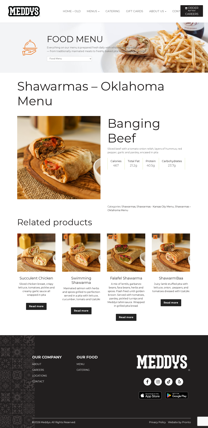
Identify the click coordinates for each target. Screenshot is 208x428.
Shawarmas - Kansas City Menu (155, 206)
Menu (81, 364)
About (36, 364)
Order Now (192, 9)
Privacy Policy (157, 422)
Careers (191, 14)
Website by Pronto (179, 422)
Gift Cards (134, 11)
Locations (39, 375)
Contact (38, 381)
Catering (113, 11)
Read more (36, 306)
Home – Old (72, 11)
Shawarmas (129, 206)
